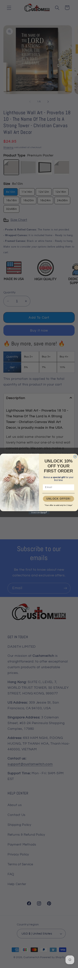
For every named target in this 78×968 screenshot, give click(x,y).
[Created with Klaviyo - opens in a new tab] (39, 512)
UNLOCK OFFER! (58, 498)
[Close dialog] (75, 456)
